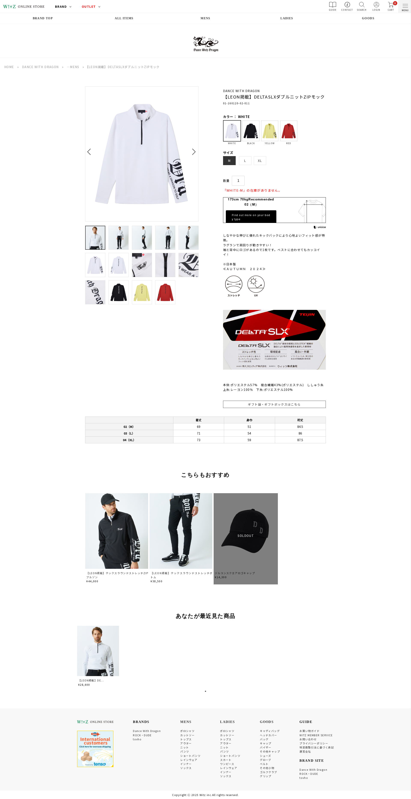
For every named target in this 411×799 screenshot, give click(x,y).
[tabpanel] (98, 657)
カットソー (187, 735)
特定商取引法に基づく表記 (316, 747)
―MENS (73, 67)
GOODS (368, 18)
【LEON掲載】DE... (91, 680)
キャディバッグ (270, 731)
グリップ (265, 776)
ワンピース (227, 764)
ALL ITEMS (124, 18)
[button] (90, 149)
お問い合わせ (308, 739)
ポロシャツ (187, 731)
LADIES (286, 18)
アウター (186, 743)
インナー (186, 764)
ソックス (186, 768)
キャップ (265, 743)
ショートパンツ (190, 755)
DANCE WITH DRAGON (40, 67)
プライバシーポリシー (313, 743)
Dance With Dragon (147, 731)
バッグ (264, 739)
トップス (186, 739)
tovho (137, 739)
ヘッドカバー (268, 735)
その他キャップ (270, 751)
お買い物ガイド (309, 731)
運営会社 (305, 751)
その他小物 (267, 768)
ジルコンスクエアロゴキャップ (235, 573)
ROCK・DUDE (142, 735)
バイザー (265, 747)
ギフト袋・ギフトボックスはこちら (274, 404)
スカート (226, 760)
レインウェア (188, 760)
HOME (9, 67)
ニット (184, 747)
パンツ (184, 751)
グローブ (265, 760)
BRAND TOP (43, 18)
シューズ (265, 755)
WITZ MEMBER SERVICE (316, 735)
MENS (205, 18)
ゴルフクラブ (268, 772)
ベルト (264, 764)
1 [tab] (205, 691)
